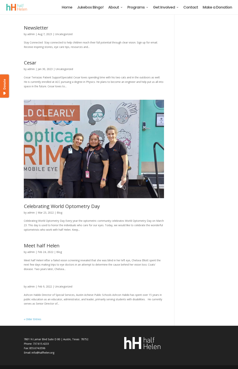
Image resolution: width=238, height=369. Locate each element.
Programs (136, 8)
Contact (190, 8)
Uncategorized (64, 34)
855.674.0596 (37, 348)
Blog (59, 212)
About (113, 8)
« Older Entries (32, 319)
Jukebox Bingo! (90, 8)
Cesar (30, 62)
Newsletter (36, 27)
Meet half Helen (42, 245)
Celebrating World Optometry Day (62, 206)
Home (67, 8)
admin (31, 34)
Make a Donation (217, 8)
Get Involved (164, 8)
